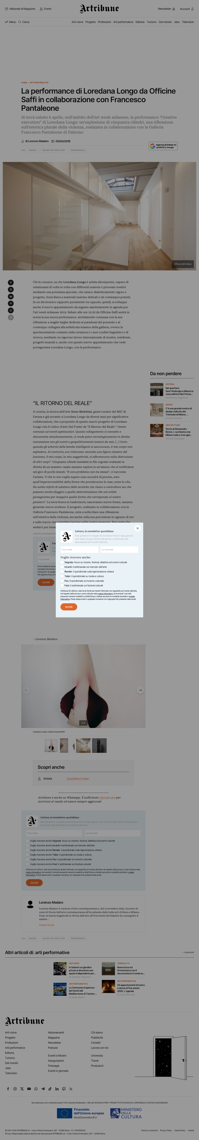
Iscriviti (68, 606)
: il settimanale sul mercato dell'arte (86, 566)
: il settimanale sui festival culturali (84, 585)
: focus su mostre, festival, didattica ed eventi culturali (96, 562)
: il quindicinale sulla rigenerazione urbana (89, 571)
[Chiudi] (137, 528)
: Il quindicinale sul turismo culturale (84, 580)
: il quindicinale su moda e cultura (84, 576)
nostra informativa (105, 593)
